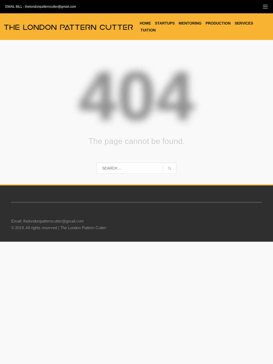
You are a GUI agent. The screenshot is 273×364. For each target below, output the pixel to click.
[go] (169, 168)
